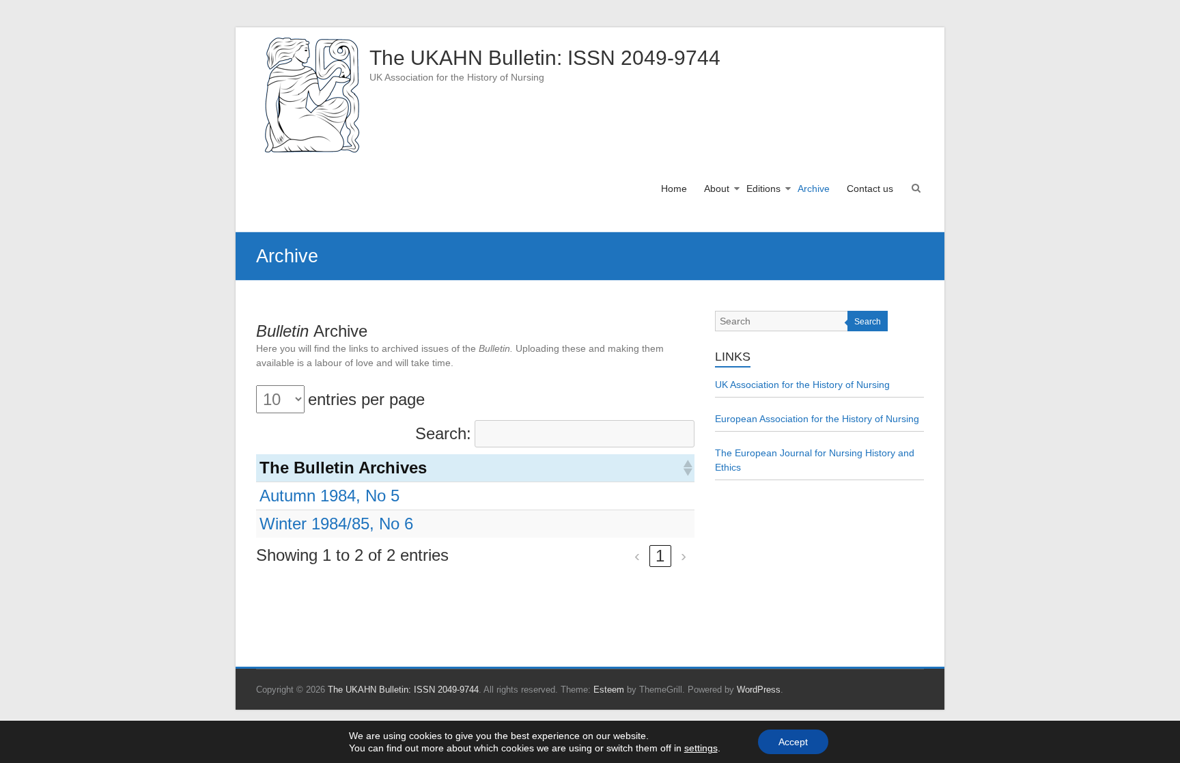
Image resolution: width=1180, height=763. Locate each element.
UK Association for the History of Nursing (802, 384)
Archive (814, 188)
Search (867, 322)
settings (701, 748)
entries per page (366, 399)
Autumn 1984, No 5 (329, 495)
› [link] (683, 555)
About (716, 188)
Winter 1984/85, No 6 (336, 523)
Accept (793, 741)
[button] (687, 468)
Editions (763, 188)
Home (674, 188)
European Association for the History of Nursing (817, 418)
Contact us (870, 188)
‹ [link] (637, 555)
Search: (443, 433)
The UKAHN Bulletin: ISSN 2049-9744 (544, 57)
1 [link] (660, 555)
